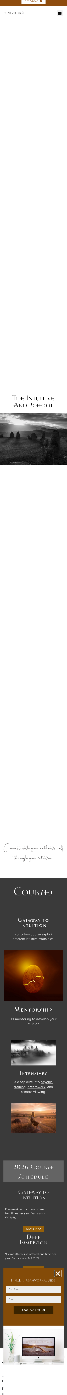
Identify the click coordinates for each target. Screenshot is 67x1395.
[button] (60, 13)
